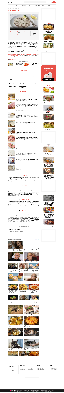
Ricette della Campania (53, 369)
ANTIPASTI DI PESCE (48, 40)
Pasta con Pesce (22, 369)
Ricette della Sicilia (53, 370)
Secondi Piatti (30, 367)
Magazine (30, 5)
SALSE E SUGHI (48, 111)
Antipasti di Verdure (23, 367)
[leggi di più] (38, 59)
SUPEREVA (52, 390)
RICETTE (11, 8)
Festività (17, 5)
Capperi (10, 86)
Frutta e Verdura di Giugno (41, 368)
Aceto (11, 79)
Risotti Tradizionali (22, 373)
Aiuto (29, 391)
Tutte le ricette (10, 5)
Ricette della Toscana (53, 373)
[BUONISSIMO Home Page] (11, 2)
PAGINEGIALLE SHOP (26, 390)
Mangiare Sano (37, 5)
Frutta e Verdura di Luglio (40, 369)
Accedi (54, 2)
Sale (22, 76)
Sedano (12, 76)
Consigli (49, 5)
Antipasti (49, 23)
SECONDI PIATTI (48, 128)
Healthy (43, 5)
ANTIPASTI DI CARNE (17, 8)
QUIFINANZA (45, 390)
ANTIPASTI (13, 8)
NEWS (48, 201)
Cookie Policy (21, 391)
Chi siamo (13, 391)
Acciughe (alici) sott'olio (33, 83)
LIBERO (17, 390)
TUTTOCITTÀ (37, 390)
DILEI (40, 390)
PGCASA (31, 390)
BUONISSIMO (49, 390)
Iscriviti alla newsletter (48, 79)
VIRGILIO (19, 390)
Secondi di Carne (30, 370)
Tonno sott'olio (11, 83)
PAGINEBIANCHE (34, 390)
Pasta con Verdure (22, 370)
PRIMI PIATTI (48, 101)
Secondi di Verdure (30, 368)
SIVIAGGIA (42, 390)
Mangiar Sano (52, 367)
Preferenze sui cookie (25, 391)
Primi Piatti (21, 368)
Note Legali (15, 391)
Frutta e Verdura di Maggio (41, 367)
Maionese (21, 83)
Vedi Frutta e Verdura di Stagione (42, 373)
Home (8, 8)
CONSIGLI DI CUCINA (48, 152)
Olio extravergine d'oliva (33, 76)
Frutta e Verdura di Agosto (41, 370)
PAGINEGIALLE (22, 390)
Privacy (18, 391)
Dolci (28, 373)
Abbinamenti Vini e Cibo (53, 368)
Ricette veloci (24, 5)
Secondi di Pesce (30, 369)
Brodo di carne (21, 86)
